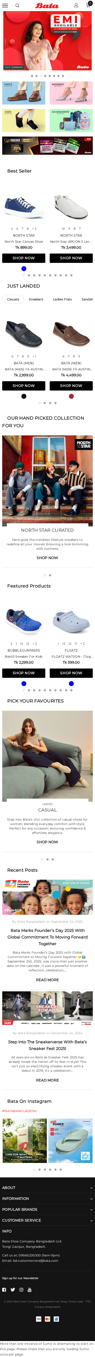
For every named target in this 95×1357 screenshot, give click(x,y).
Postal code (76, 1301)
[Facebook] (4, 1290)
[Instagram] (21, 1290)
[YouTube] (29, 1290)
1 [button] (32, 76)
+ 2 (34, 229)
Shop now (24, 258)
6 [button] (54, 76)
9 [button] (66, 275)
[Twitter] (12, 1290)
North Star (24, 236)
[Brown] (71, 396)
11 (76, 644)
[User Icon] (76, 5)
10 (63, 229)
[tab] (13, 299)
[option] (47, 40)
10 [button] (71, 275)
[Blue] (23, 268)
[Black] (23, 396)
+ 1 (34, 356)
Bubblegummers (24, 651)
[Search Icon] (17, 6)
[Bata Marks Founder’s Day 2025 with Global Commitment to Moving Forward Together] (47, 897)
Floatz (71, 651)
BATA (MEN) (24, 363)
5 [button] (50, 76)
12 (27, 644)
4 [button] (45, 76)
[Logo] (47, 5)
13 (21, 644)
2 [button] (36, 76)
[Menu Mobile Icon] (5, 6)
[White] (71, 268)
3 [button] (41, 76)
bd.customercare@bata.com (36, 1261)
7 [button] (58, 76)
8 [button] (63, 76)
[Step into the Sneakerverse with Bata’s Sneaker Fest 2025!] (47, 1008)
